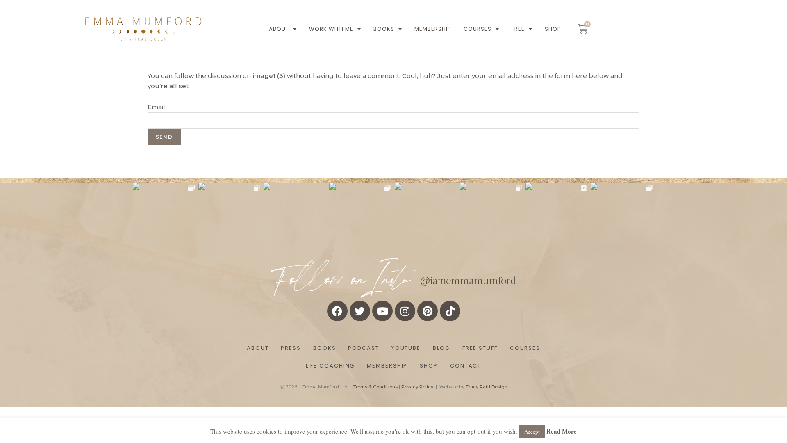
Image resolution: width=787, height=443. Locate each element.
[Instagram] (405, 311)
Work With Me (331, 29)
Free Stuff (480, 348)
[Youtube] (382, 311)
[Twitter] (360, 311)
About (279, 29)
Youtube (406, 348)
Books (383, 29)
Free (518, 29)
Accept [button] (532, 431)
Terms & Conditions (375, 387)
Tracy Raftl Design (486, 387)
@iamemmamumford (468, 279)
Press (291, 348)
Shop (553, 29)
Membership (432, 29)
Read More (561, 431)
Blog (441, 348)
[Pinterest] (427, 311)
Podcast (363, 348)
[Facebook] (337, 311)
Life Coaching (330, 366)
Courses (477, 29)
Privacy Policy (417, 387)
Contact (465, 366)
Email (156, 107)
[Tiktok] (450, 311)
